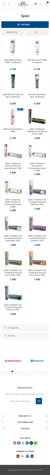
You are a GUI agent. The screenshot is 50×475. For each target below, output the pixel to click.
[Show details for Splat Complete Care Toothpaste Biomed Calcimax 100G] (37, 187)
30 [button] (19, 373)
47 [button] (27, 375)
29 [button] (17, 373)
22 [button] (2, 373)
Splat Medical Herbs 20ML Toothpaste (13, 61)
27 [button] (13, 373)
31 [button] (21, 373)
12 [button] (27, 371)
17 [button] (38, 371)
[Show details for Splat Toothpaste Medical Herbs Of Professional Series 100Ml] (12, 187)
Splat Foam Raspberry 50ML (13, 130)
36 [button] (32, 373)
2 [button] (5, 371)
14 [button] (31, 371)
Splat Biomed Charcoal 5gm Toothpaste (13, 95)
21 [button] (46, 371)
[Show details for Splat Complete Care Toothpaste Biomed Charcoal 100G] (12, 292)
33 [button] (26, 373)
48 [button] (29, 375)
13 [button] (29, 371)
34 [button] (28, 373)
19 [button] (42, 371)
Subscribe (39, 401)
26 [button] (11, 373)
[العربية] (36, 3)
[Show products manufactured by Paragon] (37, 361)
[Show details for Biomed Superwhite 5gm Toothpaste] (37, 82)
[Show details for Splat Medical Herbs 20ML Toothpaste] (12, 47)
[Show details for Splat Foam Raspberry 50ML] (12, 116)
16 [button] (36, 371)
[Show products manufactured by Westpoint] (13, 361)
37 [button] (34, 373)
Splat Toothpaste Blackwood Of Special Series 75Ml (37, 131)
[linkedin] (27, 443)
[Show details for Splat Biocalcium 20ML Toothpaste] (37, 47)
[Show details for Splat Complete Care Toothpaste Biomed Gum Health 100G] (12, 258)
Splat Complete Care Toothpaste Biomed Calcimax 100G (37, 202)
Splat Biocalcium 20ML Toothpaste (37, 61)
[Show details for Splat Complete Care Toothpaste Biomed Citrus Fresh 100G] (37, 258)
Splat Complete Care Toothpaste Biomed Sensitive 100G (37, 238)
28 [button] (15, 373)
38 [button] (36, 373)
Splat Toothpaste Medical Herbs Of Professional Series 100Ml (12, 203)
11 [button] (25, 371)
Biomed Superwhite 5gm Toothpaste (37, 95)
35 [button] (30, 373)
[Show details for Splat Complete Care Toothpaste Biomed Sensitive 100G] (37, 223)
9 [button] (21, 371)
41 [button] (43, 373)
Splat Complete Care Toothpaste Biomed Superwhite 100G (13, 238)
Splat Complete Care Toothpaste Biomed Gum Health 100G (13, 272)
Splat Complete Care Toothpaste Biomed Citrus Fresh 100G (37, 272)
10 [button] (23, 371)
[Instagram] (14, 443)
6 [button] (14, 371)
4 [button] (9, 371)
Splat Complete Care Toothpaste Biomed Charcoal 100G (13, 307)
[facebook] (19, 443)
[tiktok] (31, 443)
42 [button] (45, 373)
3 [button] (7, 371)
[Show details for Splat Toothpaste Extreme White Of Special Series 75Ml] (12, 151)
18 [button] (40, 371)
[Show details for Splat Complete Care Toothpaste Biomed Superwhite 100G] (12, 223)
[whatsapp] (35, 443)
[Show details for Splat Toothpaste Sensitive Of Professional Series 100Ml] (37, 151)
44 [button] (20, 375)
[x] (23, 443)
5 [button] (12, 371)
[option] (13, 361)
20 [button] (44, 371)
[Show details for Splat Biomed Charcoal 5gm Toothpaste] (12, 82)
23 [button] (4, 373)
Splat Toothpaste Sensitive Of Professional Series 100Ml (37, 167)
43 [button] (47, 373)
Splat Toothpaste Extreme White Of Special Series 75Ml (12, 165)
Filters (25, 25)
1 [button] (3, 371)
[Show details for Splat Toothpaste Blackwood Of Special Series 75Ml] (37, 116)
